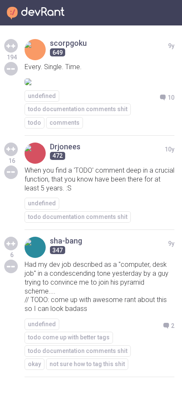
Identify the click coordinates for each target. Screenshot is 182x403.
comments (65, 122)
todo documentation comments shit (77, 109)
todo (34, 122)
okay (34, 364)
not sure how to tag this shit (87, 364)
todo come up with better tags (69, 337)
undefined (42, 95)
